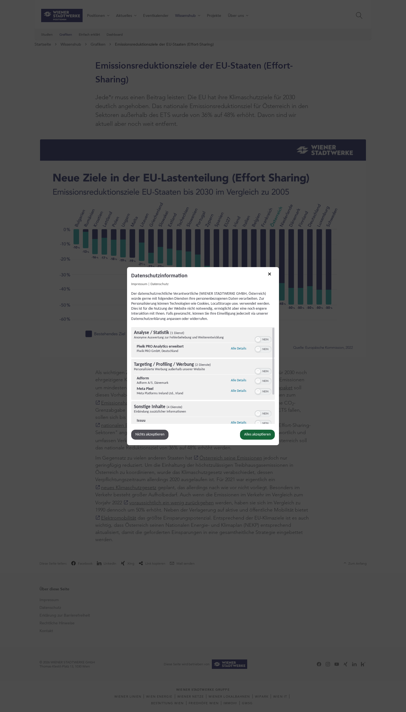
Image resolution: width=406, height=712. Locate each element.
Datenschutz (159, 284)
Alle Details (238, 348)
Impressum (139, 284)
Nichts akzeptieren (149, 434)
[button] (257, 339)
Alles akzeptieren (257, 434)
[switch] (263, 339)
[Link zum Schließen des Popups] (271, 275)
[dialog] (203, 356)
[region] (203, 375)
